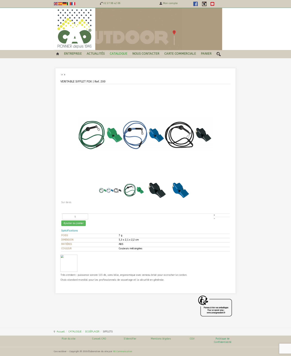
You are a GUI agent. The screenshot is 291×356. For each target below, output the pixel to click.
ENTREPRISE (73, 53)
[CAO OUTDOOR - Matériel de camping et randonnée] (57, 53)
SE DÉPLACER (92, 331)
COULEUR (66, 248)
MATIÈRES (66, 244)
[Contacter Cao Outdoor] (212, 3)
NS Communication (122, 351)
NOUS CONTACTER (145, 53)
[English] (56, 3)
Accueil (61, 331)
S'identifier (130, 338)
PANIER (206, 53)
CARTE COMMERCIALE (180, 53)
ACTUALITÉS (96, 53)
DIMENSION (67, 239)
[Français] (73, 3)
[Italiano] (69, 3)
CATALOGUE (118, 53)
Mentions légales (161, 338)
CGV (192, 338)
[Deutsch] (64, 3)
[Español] (60, 3)
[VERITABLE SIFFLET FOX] (145, 133)
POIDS (64, 235)
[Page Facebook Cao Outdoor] (195, 3)
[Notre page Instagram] (204, 3)
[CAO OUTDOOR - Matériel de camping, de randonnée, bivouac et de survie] (138, 29)
